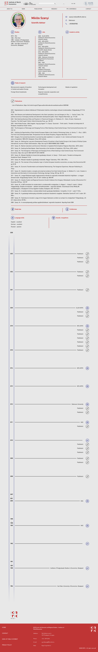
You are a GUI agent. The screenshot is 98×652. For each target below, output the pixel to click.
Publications (38, 9)
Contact (88, 9)
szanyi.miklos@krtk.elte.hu (77, 17)
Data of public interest (10, 639)
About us (9, 9)
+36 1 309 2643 (46, 638)
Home (4, 627)
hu (72, 3)
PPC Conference (71, 9)
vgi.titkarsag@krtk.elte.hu (48, 642)
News (23, 9)
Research (54, 9)
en (74, 3)
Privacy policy (7, 645)
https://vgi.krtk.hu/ (46, 645)
